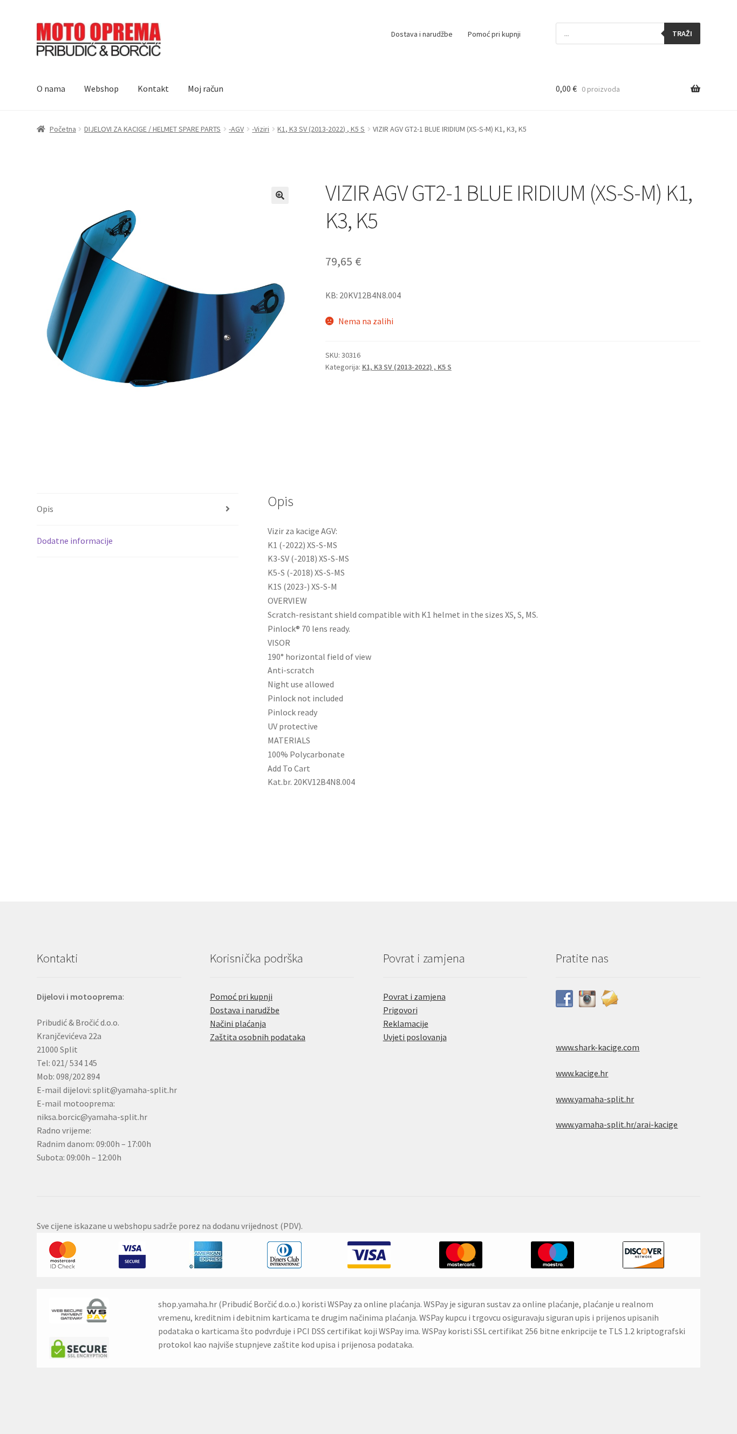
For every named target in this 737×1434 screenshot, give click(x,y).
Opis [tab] (45, 508)
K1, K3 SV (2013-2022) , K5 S (321, 129)
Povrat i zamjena (414, 996)
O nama (51, 88)
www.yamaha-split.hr (595, 1099)
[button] (280, 195)
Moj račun (205, 88)
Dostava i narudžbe (422, 34)
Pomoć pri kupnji (494, 34)
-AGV (236, 129)
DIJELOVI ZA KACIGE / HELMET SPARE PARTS (152, 129)
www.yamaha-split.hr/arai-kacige (617, 1124)
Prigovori (400, 1010)
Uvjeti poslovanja (415, 1037)
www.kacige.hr (582, 1073)
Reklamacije (405, 1023)
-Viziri (260, 129)
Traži (682, 33)
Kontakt (153, 88)
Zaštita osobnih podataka (257, 1037)
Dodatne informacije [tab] (75, 540)
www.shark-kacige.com (597, 1047)
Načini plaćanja (238, 1023)
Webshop (101, 88)
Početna (63, 129)
